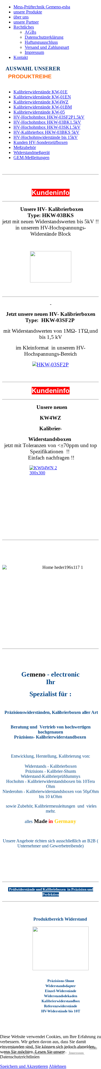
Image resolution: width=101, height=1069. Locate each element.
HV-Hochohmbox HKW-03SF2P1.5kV (48, 117)
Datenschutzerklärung (44, 37)
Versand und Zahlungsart (47, 47)
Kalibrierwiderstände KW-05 (39, 112)
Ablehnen (57, 1066)
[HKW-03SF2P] (50, 364)
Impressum (34, 52)
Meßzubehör (24, 147)
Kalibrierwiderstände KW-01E (40, 91)
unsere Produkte (27, 12)
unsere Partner (26, 22)
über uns (21, 17)
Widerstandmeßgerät (31, 152)
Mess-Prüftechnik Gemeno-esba (41, 6)
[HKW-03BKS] (50, 266)
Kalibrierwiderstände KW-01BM (42, 107)
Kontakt (20, 57)
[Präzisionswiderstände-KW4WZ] (50, 486)
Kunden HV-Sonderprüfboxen (40, 142)
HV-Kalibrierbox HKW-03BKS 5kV (46, 132)
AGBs (30, 32)
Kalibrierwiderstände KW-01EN (42, 97)
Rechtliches (23, 27)
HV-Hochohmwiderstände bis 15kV (45, 137)
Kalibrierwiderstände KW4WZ (40, 102)
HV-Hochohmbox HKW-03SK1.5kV (47, 127)
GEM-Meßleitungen (31, 157)
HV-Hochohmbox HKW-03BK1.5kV (47, 122)
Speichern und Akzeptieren (24, 1066)
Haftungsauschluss (41, 42)
